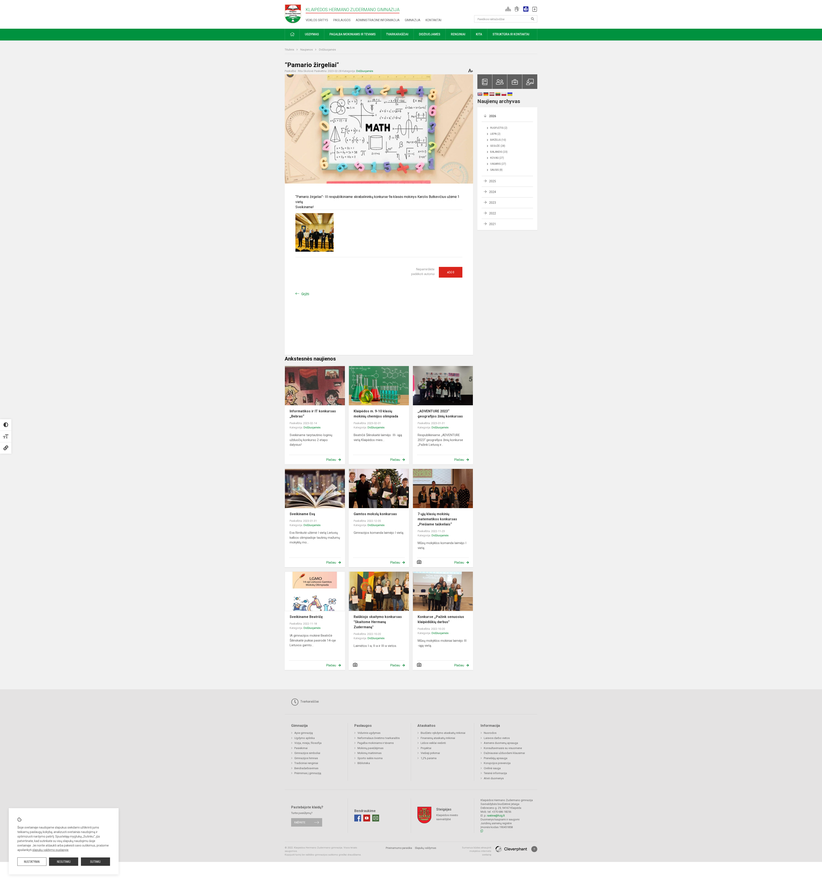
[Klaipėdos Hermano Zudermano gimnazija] (295, 14)
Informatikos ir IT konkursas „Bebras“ (313, 413)
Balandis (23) (499, 151)
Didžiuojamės (327, 49)
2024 (492, 192)
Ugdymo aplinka (304, 738)
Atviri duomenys (494, 778)
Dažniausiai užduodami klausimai (504, 753)
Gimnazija (412, 20)
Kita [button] (479, 34)
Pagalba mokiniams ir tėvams (375, 743)
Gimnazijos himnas (306, 758)
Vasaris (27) (498, 163)
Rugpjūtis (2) (498, 127)
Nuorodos (490, 732)
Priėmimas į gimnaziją (307, 773)
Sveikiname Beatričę (306, 617)
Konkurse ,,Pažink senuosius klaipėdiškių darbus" (441, 619)
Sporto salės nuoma (370, 758)
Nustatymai (32, 861)
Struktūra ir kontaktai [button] (511, 34)
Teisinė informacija (495, 773)
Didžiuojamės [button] (429, 34)
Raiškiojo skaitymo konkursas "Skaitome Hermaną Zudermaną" (378, 622)
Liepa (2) (495, 133)
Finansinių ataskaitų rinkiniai (438, 738)
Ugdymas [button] (312, 34)
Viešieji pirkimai (430, 753)
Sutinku (95, 861)
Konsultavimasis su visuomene (503, 748)
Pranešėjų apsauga (495, 758)
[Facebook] (357, 818)
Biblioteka (363, 763)
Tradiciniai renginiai (306, 763)
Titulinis (290, 49)
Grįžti (305, 294)
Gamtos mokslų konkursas (375, 514)
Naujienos (306, 49)
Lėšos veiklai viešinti (433, 743)
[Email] (375, 818)
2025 (492, 181)
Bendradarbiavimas (306, 768)
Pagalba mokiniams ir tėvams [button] (352, 34)
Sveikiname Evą (302, 514)
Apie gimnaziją (303, 732)
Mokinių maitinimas (369, 753)
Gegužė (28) (497, 145)
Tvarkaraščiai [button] (397, 34)
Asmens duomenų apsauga (501, 743)
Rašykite (299, 822)
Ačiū (450, 272)
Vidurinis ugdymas (368, 732)
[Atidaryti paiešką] (532, 18)
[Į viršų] (534, 849)
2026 (492, 116)
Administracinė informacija (378, 20)
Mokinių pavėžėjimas (370, 748)
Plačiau (331, 459)
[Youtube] (366, 818)
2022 (492, 213)
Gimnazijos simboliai (307, 753)
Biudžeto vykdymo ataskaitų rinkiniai (443, 732)
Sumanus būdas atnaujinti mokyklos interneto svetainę (476, 851)
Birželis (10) (498, 139)
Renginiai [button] (458, 34)
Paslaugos (342, 20)
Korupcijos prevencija (497, 763)
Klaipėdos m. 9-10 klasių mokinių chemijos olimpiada (376, 413)
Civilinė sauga (492, 768)
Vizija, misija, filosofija (308, 743)
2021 (492, 224)
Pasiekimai (301, 748)
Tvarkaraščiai (309, 701)
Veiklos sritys (317, 20)
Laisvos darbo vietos (497, 738)
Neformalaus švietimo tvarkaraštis (378, 738)
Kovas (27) (497, 157)
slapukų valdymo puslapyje (50, 850)
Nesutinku (64, 861)
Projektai (426, 748)
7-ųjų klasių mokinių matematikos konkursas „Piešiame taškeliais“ (437, 519)
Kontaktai (433, 20)
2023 (492, 202)
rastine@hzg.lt (496, 815)
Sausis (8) (496, 169)
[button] (508, 9)
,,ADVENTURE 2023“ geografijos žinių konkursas (440, 413)
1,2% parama (428, 758)
